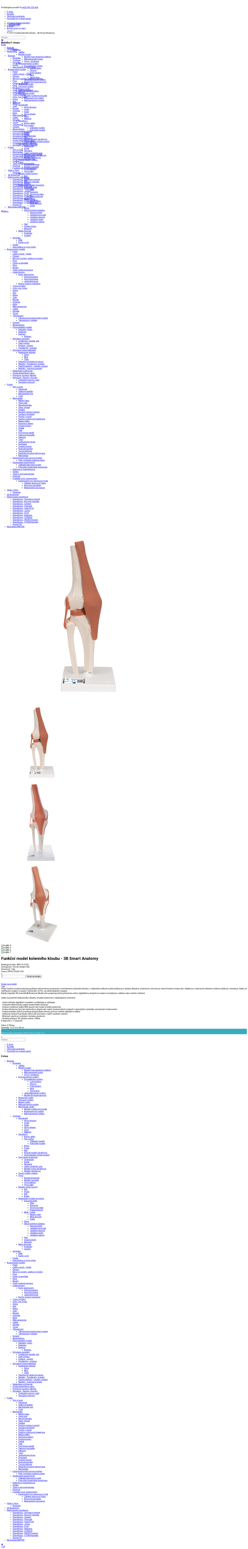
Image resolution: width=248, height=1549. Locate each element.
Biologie (11, 56)
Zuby (15, 106)
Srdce (15, 99)
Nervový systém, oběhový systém (28, 79)
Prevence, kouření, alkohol (24, 143)
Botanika (17, 58)
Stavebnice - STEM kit (22, 198)
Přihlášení (13, 49)
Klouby (16, 88)
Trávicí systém (19, 95)
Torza (15, 122)
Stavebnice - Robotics (22, 195)
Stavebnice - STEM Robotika (25, 202)
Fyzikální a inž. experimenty (25, 168)
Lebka (15, 117)
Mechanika (18, 152)
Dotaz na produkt (9, 984)
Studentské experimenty (24, 156)
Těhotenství (18, 124)
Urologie (16, 111)
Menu (5, 211)
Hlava (15, 104)
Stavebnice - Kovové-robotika (26, 182)
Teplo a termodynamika (23, 163)
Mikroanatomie (19, 115)
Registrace (12, 51)
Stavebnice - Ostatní (22, 184)
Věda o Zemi (13, 170)
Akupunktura (18, 129)
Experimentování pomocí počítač (27, 154)
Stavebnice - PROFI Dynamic (25, 200)
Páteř (15, 72)
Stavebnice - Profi (21, 193)
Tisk (3, 986)
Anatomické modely (17, 69)
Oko (14, 101)
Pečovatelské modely (22, 131)
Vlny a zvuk (18, 150)
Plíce (15, 85)
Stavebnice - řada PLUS (23, 189)
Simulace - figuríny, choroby (25, 145)
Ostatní (16, 127)
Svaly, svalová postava (23, 90)
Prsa (15, 81)
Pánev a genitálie (20, 83)
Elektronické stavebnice (18, 177)
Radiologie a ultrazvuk (23, 138)
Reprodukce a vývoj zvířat (24, 67)
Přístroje (16, 166)
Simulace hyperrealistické (24, 136)
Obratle (16, 120)
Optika (16, 161)
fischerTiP (17, 205)
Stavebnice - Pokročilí (22, 186)
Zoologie (17, 60)
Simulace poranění (21, 134)
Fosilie (15, 65)
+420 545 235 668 (30, 7)
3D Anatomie (14, 175)
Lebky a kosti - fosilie (22, 74)
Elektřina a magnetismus (24, 159)
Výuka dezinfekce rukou (23, 140)
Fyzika (11, 147)
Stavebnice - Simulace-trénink (26, 179)
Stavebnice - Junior (21, 191)
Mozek (16, 108)
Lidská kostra (19, 92)
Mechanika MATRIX (17, 207)
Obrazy (16, 76)
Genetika (17, 62)
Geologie (17, 173)
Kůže (15, 113)
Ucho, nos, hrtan (20, 97)
